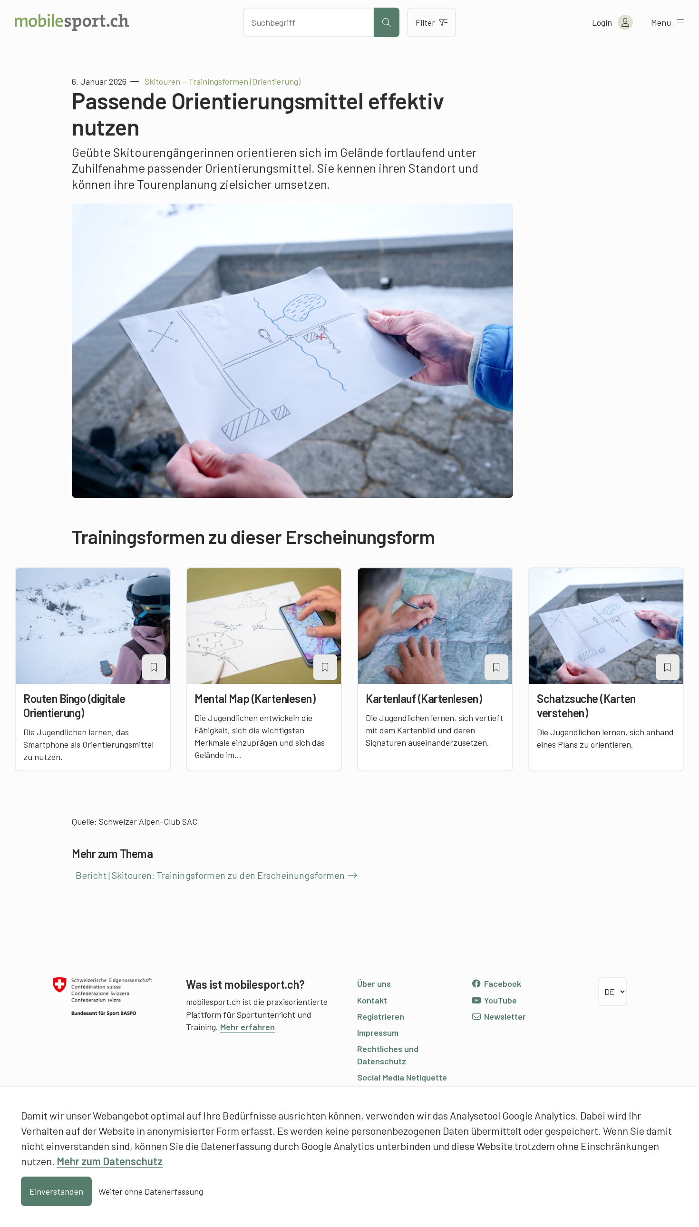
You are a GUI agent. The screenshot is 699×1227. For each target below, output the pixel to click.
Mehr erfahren (247, 1027)
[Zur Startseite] (72, 22)
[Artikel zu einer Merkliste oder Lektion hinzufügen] (154, 667)
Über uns (374, 983)
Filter (425, 22)
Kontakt (372, 1000)
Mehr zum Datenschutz (110, 1161)
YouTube (499, 1000)
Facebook (501, 983)
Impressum (377, 1032)
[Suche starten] (386, 22)
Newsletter (504, 1016)
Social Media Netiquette (402, 1077)
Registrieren (380, 1016)
